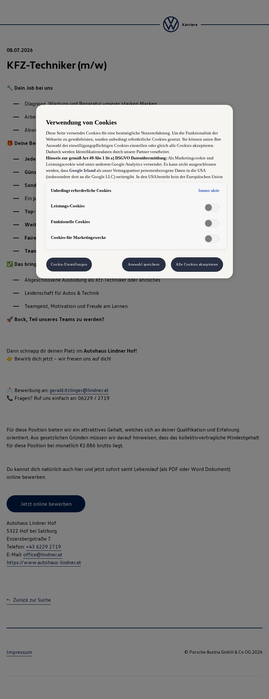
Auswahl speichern (144, 264)
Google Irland (82, 170)
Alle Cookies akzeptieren (197, 264)
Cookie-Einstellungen (69, 264)
